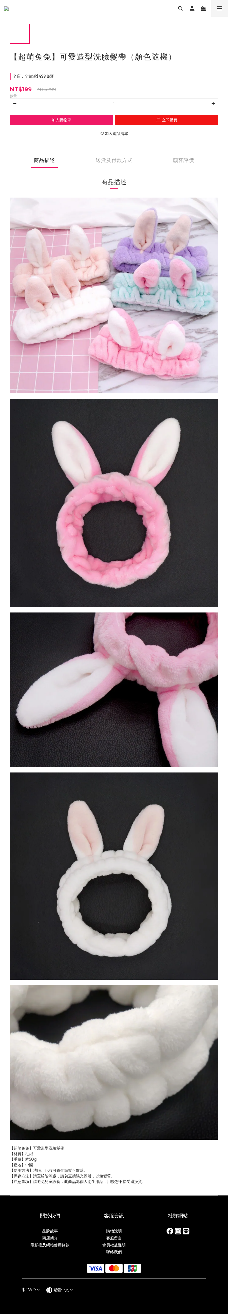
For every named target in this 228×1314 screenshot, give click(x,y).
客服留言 (114, 1238)
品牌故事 (50, 1231)
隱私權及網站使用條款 (50, 1244)
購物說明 (114, 1231)
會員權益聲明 (114, 1244)
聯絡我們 (114, 1251)
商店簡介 (50, 1238)
